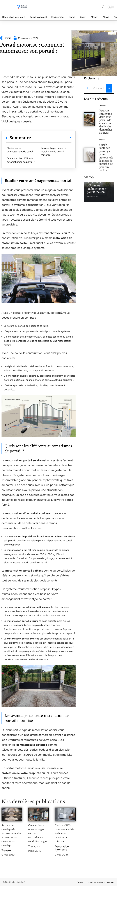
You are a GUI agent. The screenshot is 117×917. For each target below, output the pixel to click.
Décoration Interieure (62, 848)
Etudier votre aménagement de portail (20, 150)
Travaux (6, 850)
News (102, 139)
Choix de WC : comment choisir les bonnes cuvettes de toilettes (64, 833)
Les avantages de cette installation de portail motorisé (53, 151)
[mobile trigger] (5, 7)
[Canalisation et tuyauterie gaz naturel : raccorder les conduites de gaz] (38, 814)
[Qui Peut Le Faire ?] (22, 7)
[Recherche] (103, 7)
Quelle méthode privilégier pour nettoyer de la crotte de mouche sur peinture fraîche (106, 157)
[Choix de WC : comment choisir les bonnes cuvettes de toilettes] (65, 814)
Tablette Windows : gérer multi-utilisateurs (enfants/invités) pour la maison (98, 185)
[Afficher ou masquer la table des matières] (51, 138)
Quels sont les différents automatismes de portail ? (21, 160)
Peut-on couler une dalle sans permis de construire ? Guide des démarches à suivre (106, 121)
